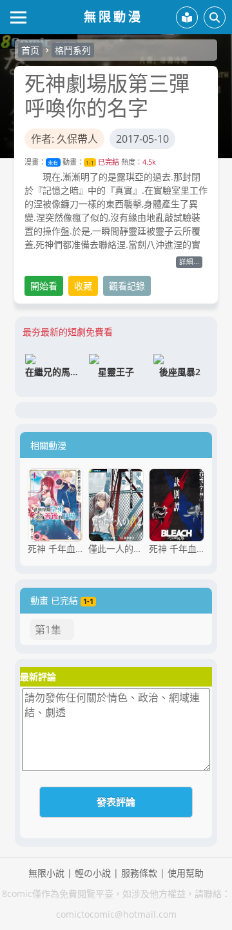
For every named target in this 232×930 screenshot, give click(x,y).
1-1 (90, 162)
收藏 (83, 286)
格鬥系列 (73, 50)
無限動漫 (113, 16)
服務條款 (139, 873)
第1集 (48, 630)
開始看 (43, 286)
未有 (53, 162)
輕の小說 (93, 873)
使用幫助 (186, 873)
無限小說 (46, 873)
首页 (30, 50)
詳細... (189, 261)
